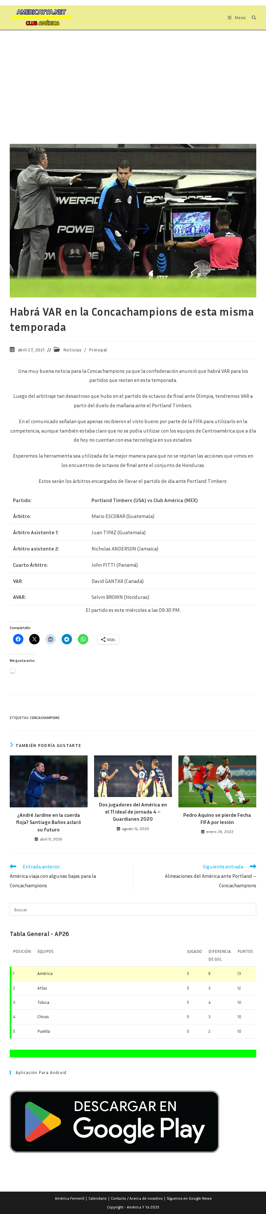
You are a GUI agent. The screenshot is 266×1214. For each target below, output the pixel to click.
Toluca (43, 1002)
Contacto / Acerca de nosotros (137, 1198)
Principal (98, 349)
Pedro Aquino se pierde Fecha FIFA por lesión (217, 818)
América (45, 973)
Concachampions (45, 717)
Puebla (43, 1031)
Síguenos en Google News (189, 1198)
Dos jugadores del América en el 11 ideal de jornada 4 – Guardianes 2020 (133, 811)
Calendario (98, 1198)
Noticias (72, 349)
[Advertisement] (133, 78)
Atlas (42, 988)
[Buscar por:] (251, 17)
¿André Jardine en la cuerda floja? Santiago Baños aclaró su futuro (48, 822)
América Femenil (69, 1198)
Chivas (43, 1016)
